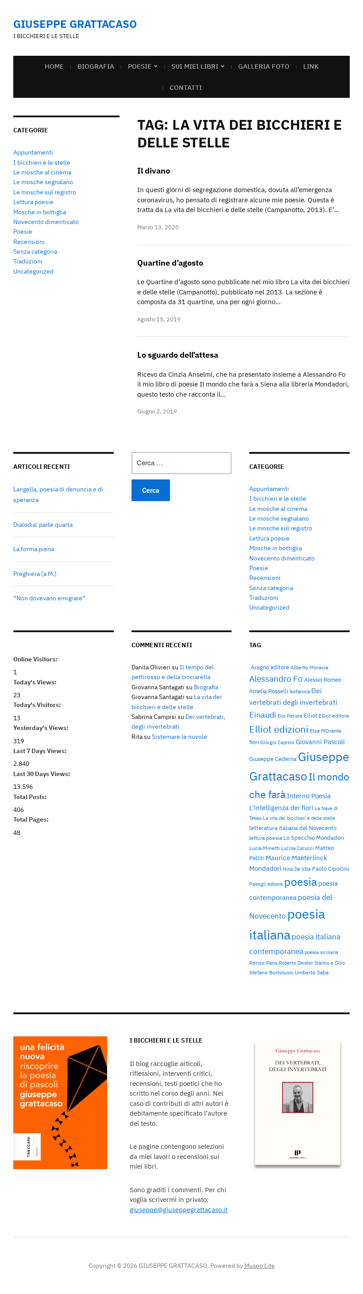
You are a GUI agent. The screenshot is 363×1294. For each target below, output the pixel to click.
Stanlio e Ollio (329, 963)
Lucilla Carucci (297, 848)
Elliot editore (334, 715)
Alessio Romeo (322, 680)
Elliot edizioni (279, 728)
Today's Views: (35, 682)
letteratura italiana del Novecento (292, 828)
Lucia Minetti (264, 847)
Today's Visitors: (37, 705)
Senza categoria (35, 251)
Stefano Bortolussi (271, 972)
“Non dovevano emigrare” (49, 598)
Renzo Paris (263, 962)
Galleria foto (264, 66)
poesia (300, 882)
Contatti (186, 87)
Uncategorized (33, 271)
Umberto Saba (311, 972)
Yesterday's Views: (41, 728)
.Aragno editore (269, 667)
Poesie (139, 66)
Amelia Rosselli (268, 691)
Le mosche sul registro (44, 192)
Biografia (95, 66)
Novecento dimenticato (46, 222)
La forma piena (33, 549)
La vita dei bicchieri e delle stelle (299, 818)
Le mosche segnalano (43, 182)
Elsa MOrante (326, 730)
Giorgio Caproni (277, 742)
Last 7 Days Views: (40, 751)
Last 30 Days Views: (42, 774)
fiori (254, 742)
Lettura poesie (33, 202)
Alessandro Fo (276, 678)
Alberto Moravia (309, 667)
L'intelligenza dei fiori (281, 807)
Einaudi (262, 714)
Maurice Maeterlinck (296, 858)
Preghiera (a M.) (35, 574)
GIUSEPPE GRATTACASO (75, 24)
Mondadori (265, 868)
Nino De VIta (297, 869)
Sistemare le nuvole (179, 737)
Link (311, 66)
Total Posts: (30, 797)
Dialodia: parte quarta (43, 525)
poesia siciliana (321, 952)
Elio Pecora (290, 716)
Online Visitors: (36, 659)
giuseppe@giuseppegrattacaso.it (179, 1209)
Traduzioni (27, 261)
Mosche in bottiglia (39, 212)
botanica (300, 691)
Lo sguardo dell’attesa (177, 355)
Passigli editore (266, 884)
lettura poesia (265, 837)
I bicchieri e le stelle (41, 162)
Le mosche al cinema (42, 172)
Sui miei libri (194, 66)
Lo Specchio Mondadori (313, 838)
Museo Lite (259, 1266)
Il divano (153, 171)
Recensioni (29, 242)
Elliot (310, 715)
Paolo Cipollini (330, 869)
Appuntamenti (33, 152)
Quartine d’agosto (170, 263)
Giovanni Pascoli (320, 742)
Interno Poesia (309, 795)
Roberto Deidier (296, 963)
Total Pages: (31, 819)
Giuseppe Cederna (273, 759)
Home (54, 66)
